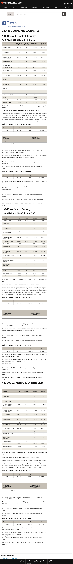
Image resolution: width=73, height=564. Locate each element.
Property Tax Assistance (16, 27)
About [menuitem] (66, 7)
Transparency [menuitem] (23, 7)
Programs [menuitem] (56, 7)
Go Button (64, 14)
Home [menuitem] (5, 7)
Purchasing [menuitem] (46, 7)
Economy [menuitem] (34, 7)
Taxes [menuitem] (13, 7)
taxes (11, 22)
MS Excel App (14, 558)
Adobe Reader (6, 558)
